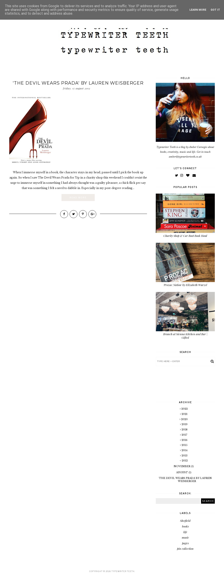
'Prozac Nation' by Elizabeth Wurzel (185, 285)
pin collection (185, 548)
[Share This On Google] (92, 214)
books (185, 526)
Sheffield (185, 520)
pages (185, 543)
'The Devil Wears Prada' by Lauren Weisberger (78, 83)
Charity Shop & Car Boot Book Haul (185, 236)
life (185, 532)
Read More (78, 197)
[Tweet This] (73, 214)
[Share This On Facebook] (64, 214)
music (185, 537)
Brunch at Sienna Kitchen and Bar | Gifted (185, 335)
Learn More (197, 9)
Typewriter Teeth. (123, 571)
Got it (215, 9)
